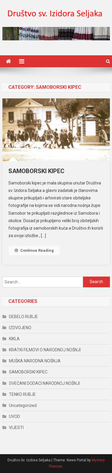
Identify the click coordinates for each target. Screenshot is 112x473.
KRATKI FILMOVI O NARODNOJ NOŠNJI (45, 349)
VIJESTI (16, 427)
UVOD (14, 416)
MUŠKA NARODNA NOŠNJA (35, 360)
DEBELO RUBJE (23, 316)
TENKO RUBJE (22, 394)
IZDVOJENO (20, 327)
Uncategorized (23, 405)
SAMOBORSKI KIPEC (36, 171)
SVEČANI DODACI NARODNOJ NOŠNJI (44, 383)
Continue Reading (37, 250)
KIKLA (14, 338)
